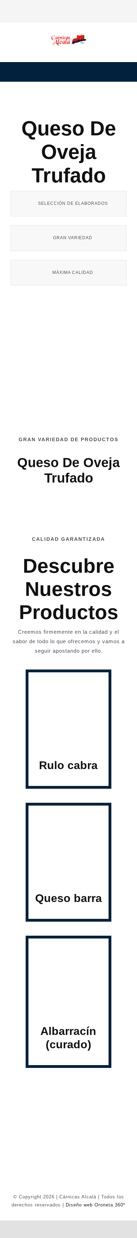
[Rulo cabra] (68, 681)
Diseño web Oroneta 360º (95, 1204)
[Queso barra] (68, 814)
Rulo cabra (68, 765)
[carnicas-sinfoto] (68, 371)
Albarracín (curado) (68, 1037)
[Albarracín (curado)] (68, 947)
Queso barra (68, 898)
